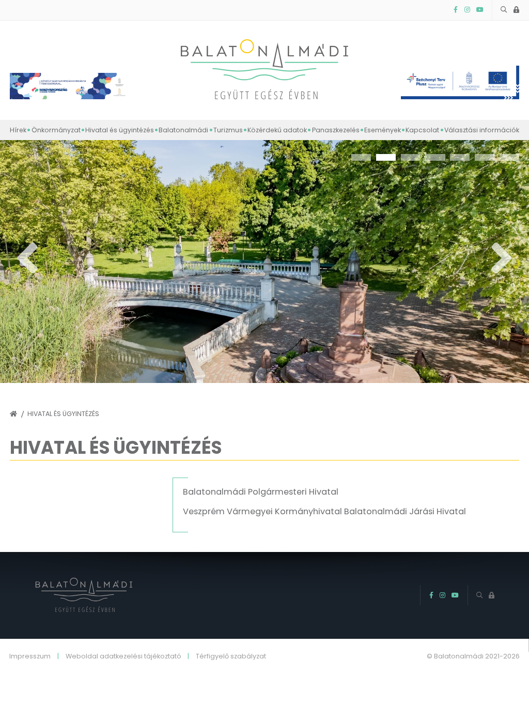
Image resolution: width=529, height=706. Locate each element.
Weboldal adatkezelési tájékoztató (123, 657)
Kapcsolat (422, 130)
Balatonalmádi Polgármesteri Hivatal (260, 492)
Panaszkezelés (335, 130)
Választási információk (481, 130)
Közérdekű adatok (277, 130)
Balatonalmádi (183, 130)
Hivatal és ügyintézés (119, 130)
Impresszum (30, 657)
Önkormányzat (56, 130)
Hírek (18, 130)
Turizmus (228, 130)
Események (382, 130)
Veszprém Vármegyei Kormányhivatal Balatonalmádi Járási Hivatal (324, 511)
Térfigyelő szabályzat (231, 657)
